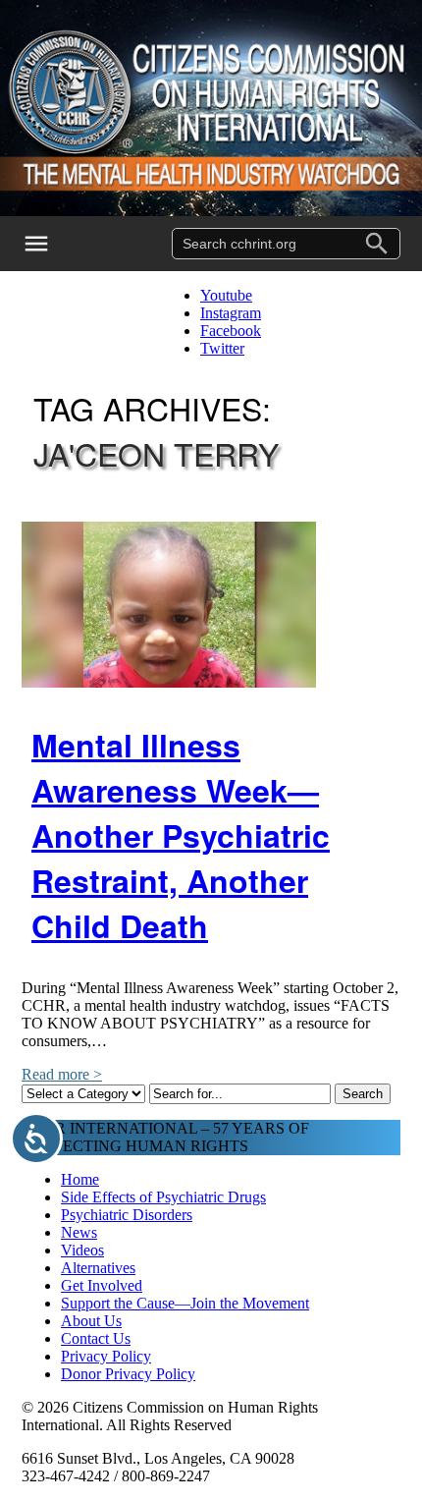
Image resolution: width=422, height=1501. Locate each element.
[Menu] (49, 243)
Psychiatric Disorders (126, 1214)
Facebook (230, 330)
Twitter (222, 348)
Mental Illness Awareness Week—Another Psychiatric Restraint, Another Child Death (180, 835)
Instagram (230, 313)
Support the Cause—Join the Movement (185, 1303)
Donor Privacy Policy (128, 1373)
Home (80, 1179)
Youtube (226, 295)
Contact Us (96, 1338)
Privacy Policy (106, 1356)
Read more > (62, 1074)
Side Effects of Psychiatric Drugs (163, 1197)
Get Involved (101, 1285)
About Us (91, 1320)
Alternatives (98, 1267)
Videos (82, 1250)
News (79, 1232)
